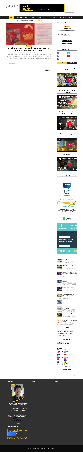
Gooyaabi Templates (51, 448)
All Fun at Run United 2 (66, 259)
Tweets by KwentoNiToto (67, 46)
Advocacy (71, 333)
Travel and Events (70, 331)
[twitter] (12, 6)
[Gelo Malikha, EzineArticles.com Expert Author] (17, 437)
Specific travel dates (66, 241)
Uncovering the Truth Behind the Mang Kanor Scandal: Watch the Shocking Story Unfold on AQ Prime (69, 273)
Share (46, 63)
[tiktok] (7, 9)
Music (65, 331)
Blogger (73, 375)
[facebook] (7, 6)
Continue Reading (11, 63)
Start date (61, 243)
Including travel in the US (67, 239)
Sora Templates (36, 448)
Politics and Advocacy (61, 335)
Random (72, 62)
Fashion (47, 17)
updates (29, 45)
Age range (61, 234)
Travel (26, 17)
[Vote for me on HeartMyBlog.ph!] (67, 199)
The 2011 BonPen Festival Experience (68, 300)
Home (11, 17)
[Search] (75, 12)
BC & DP (71, 17)
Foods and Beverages (36, 17)
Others (64, 17)
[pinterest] (17, 6)
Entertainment (56, 17)
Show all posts (37, 20)
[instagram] (15, 6)
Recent (62, 62)
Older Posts (47, 70)
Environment (18, 17)
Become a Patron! (67, 35)
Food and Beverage (61, 333)
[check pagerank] (67, 345)
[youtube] (10, 6)
